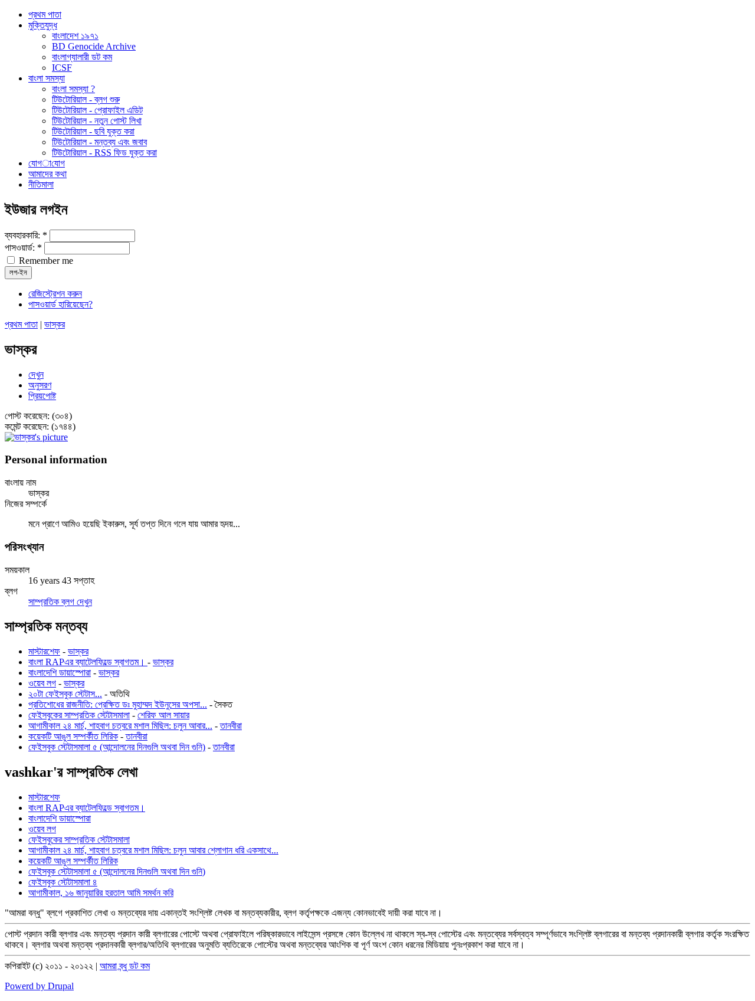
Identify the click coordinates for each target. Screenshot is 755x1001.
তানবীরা (231, 726)
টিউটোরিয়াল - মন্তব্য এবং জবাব (99, 142)
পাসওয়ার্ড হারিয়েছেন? (60, 304)
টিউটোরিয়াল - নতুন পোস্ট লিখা (97, 121)
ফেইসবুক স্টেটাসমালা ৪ (62, 882)
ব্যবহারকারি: (26, 235)
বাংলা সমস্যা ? (73, 89)
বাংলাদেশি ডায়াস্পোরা (59, 673)
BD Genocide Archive (94, 46)
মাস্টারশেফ (44, 651)
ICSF (62, 68)
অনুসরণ (39, 385)
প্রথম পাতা (21, 324)
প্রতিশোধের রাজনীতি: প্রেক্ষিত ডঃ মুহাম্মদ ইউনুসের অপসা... (117, 704)
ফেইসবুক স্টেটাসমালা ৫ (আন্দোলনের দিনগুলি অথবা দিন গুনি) (116, 747)
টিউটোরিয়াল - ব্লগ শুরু (86, 99)
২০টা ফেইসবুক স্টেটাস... (65, 694)
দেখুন (36, 374)
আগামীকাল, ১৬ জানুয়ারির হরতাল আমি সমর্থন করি (100, 893)
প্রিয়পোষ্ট (42, 396)
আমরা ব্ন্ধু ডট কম (125, 966)
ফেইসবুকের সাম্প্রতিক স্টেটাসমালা (79, 715)
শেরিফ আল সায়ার (163, 715)
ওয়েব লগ (42, 683)
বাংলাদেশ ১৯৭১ (75, 36)
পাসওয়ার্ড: (23, 248)
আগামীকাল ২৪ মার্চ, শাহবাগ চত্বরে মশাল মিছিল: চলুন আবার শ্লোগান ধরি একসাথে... (153, 850)
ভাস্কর (54, 324)
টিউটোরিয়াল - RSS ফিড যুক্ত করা (104, 153)
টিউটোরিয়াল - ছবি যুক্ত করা (93, 131)
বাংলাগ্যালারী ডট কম (82, 57)
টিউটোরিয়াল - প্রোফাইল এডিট (97, 110)
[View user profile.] (36, 437)
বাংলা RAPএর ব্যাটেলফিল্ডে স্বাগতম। (87, 662)
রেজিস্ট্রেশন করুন (55, 294)
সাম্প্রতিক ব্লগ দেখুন (60, 602)
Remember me (45, 261)
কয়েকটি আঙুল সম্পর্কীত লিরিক (73, 736)
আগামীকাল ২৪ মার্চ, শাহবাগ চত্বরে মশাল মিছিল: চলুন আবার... (120, 726)
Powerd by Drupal (39, 986)
